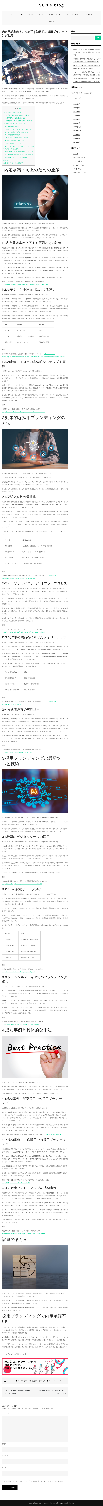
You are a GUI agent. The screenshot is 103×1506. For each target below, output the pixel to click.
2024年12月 (77, 127)
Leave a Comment (55, 1381)
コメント (5, 1413)
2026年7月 (76, 104)
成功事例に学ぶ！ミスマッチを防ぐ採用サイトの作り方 (52, 1391)
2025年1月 (76, 123)
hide (20, 108)
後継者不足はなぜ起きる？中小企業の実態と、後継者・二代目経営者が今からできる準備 (86, 52)
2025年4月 (76, 112)
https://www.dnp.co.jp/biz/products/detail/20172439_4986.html (23, 632)
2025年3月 (76, 115)
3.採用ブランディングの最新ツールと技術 (15, 137)
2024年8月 (76, 138)
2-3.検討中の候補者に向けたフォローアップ (18, 132)
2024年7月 (76, 142)
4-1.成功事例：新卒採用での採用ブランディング (19, 151)
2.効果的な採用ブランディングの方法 (14, 123)
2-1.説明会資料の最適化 (12, 126)
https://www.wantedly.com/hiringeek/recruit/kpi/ (18, 972)
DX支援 (41, 14)
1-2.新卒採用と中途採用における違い (16, 118)
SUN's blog (51, 5)
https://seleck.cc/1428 (53, 1135)
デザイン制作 (87, 14)
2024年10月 (77, 131)
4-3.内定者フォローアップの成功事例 (16, 157)
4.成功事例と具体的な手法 (11, 149)
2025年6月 (76, 108)
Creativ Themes (69, 1503)
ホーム (13, 14)
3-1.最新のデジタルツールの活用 (14, 140)
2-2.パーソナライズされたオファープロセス (18, 129)
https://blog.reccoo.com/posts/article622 (16, 1183)
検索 (73, 31)
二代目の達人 (51, 21)
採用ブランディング (27, 14)
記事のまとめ (7, 160)
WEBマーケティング (55, 14)
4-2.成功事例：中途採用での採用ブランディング (19, 154)
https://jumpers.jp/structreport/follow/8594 (17, 752)
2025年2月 (76, 119)
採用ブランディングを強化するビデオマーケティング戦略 (18, 1392)
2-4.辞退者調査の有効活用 (13, 135)
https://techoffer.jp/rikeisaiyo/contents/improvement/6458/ (22, 884)
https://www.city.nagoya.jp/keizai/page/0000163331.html (21, 1024)
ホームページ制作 (72, 14)
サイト (4, 1467)
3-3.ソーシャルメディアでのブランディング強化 (19, 146)
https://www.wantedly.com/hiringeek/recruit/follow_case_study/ (23, 412)
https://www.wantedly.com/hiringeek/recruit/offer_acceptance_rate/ (25, 284)
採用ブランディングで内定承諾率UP (13, 163)
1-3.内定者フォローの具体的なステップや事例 (18, 121)
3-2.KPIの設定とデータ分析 (13, 143)
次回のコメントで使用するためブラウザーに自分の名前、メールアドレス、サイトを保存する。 (34, 1481)
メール (5, 1456)
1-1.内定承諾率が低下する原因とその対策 (17, 115)
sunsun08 (10, 1381)
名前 (4, 1444)
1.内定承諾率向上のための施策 (12, 112)
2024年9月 (76, 134)
